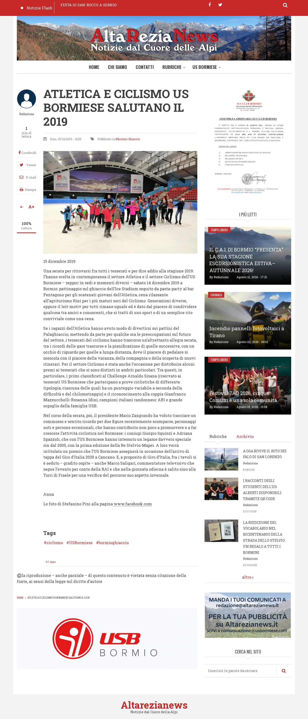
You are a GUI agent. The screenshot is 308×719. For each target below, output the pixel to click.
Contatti (145, 67)
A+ (31, 206)
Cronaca (216, 294)
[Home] (154, 39)
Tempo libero (219, 229)
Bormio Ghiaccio (128, 139)
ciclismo (54, 542)
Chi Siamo (117, 67)
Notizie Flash (39, 7)
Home (94, 67)
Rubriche (171, 67)
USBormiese (81, 542)
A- (22, 207)
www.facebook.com (133, 503)
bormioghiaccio (114, 542)
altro (246, 577)
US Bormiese (204, 67)
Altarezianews (154, 705)
